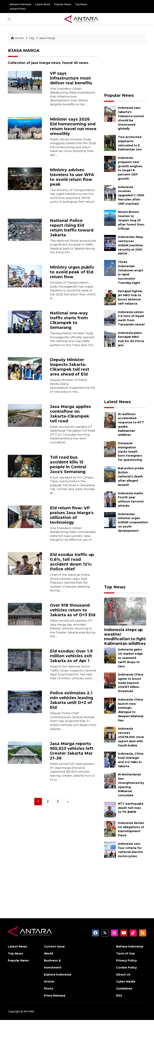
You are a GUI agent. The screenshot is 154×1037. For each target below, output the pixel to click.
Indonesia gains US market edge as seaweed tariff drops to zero (130, 658)
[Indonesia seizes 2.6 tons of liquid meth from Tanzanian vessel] (110, 318)
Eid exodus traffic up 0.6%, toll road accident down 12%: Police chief (72, 561)
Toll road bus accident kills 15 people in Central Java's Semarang (68, 464)
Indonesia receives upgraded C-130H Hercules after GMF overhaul (131, 195)
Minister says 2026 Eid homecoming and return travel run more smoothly (73, 126)
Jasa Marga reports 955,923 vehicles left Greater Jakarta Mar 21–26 (71, 750)
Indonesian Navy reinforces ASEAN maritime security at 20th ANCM (130, 245)
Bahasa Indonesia (20, 4)
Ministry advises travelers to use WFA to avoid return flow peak (72, 177)
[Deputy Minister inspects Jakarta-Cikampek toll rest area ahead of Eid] (25, 368)
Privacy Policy (126, 960)
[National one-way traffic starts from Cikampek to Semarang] (25, 322)
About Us (123, 974)
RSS (119, 995)
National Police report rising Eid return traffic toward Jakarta (71, 227)
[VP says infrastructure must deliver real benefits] (25, 82)
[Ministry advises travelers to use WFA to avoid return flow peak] (25, 178)
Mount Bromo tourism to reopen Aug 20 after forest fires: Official (131, 220)
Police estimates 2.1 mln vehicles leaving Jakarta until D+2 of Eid (71, 700)
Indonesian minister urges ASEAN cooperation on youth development (133, 522)
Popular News (62, 4)
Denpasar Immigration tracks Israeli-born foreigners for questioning (130, 451)
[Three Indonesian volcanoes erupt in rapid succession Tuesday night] (110, 268)
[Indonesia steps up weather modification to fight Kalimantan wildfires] (125, 611)
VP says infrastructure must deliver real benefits (71, 78)
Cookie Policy (126, 967)
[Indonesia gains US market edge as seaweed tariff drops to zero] (110, 655)
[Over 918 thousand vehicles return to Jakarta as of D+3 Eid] (25, 614)
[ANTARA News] (81, 18)
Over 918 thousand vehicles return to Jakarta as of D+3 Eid (72, 610)
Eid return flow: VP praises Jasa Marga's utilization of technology (72, 515)
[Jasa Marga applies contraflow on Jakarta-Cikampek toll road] (25, 415)
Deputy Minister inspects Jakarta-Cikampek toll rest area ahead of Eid (69, 367)
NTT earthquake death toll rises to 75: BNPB (130, 808)
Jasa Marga (47, 38)
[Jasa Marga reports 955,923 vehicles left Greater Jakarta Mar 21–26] (25, 752)
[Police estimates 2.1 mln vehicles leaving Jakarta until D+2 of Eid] (25, 702)
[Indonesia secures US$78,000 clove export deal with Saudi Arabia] (110, 734)
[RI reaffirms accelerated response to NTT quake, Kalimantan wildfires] (110, 420)
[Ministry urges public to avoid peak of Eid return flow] (25, 276)
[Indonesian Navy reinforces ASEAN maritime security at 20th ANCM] (110, 243)
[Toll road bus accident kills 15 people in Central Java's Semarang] (25, 466)
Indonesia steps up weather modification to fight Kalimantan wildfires (125, 636)
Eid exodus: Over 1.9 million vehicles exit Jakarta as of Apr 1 (71, 656)
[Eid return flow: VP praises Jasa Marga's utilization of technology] (25, 516)
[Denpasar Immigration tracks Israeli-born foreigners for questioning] (110, 449)
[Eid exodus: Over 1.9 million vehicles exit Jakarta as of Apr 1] (25, 660)
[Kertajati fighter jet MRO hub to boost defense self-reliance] (110, 297)
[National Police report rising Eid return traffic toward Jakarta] (25, 229)
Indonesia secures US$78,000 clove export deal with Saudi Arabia (131, 737)
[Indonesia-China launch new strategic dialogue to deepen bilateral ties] (110, 705)
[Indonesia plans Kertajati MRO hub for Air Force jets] (110, 338)
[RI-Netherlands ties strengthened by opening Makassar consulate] (110, 780)
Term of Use (125, 953)
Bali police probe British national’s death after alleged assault (131, 476)
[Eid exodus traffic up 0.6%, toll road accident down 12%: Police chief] (25, 563)
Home (19, 38)
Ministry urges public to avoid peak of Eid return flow (72, 272)
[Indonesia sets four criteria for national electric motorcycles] (110, 849)
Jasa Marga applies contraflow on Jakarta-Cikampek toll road (70, 413)
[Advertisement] (125, 68)
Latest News (42, 4)
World (48, 953)
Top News (81, 4)
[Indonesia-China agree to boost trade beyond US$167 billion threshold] (110, 680)
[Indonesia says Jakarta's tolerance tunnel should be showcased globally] (110, 114)
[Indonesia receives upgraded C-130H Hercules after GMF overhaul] (110, 193)
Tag (31, 38)
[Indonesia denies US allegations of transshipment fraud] (110, 829)
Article (49, 981)
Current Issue (54, 946)
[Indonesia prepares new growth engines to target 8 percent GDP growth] (110, 163)
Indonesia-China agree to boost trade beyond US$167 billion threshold (130, 683)
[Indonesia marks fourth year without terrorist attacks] (110, 499)
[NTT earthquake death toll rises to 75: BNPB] (110, 809)
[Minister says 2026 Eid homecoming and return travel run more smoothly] (25, 128)
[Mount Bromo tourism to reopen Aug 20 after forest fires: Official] (110, 218)
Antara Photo (18, 8)
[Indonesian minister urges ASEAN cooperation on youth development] (110, 520)
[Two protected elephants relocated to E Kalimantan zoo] (110, 143)
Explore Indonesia (57, 974)
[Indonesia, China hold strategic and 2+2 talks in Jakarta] (110, 759)
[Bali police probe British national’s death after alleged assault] (110, 474)
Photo (48, 988)
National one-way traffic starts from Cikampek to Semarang (69, 320)
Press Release (54, 995)
